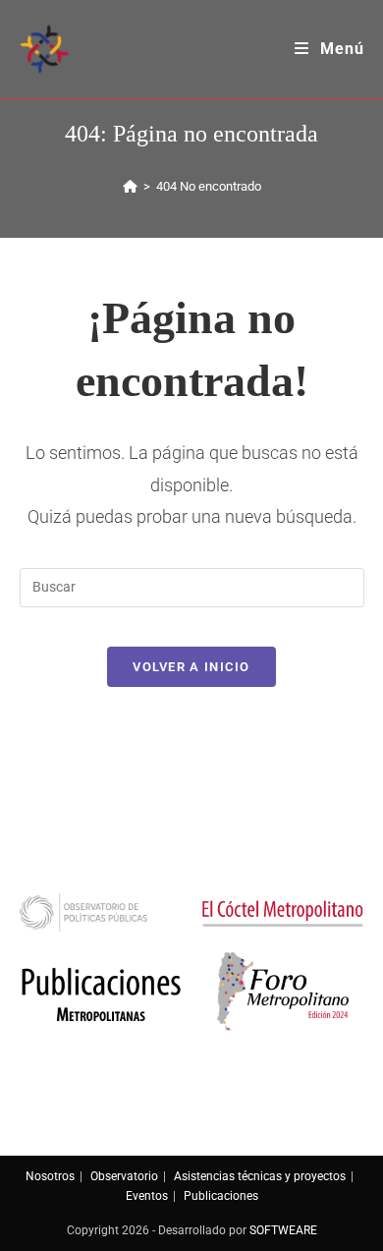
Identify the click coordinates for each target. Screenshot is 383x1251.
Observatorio (124, 1176)
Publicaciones (221, 1196)
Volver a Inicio (191, 666)
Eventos (147, 1196)
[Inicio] (130, 186)
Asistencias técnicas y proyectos (260, 1176)
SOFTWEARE (283, 1230)
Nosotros (50, 1176)
